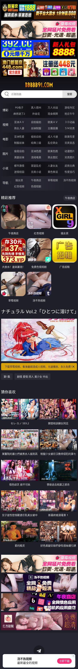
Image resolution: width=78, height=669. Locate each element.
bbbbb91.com (39, 84)
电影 (5, 139)
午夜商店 (36, 180)
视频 (5, 125)
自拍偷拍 (36, 122)
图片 (5, 154)
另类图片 (70, 157)
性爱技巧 (70, 172)
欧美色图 (53, 151)
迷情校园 (19, 172)
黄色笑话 (53, 172)
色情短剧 (36, 186)
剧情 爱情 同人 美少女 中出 (32, 376)
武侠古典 (70, 165)
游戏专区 (70, 107)
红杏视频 (19, 186)
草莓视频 (53, 180)
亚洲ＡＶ (19, 122)
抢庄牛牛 (70, 113)
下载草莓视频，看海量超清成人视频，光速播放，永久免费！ (39, 366)
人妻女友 (53, 165)
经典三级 (36, 142)
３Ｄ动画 (70, 122)
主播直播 (53, 128)
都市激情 (19, 165)
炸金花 (36, 113)
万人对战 (53, 107)
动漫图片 (70, 151)
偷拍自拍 (36, 136)
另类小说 (36, 172)
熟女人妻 (19, 128)
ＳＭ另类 (70, 128)
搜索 (69, 94)
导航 (5, 183)
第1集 (7, 376)
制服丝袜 (19, 142)
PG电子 (19, 107)
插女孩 (19, 180)
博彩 (5, 110)
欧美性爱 (70, 136)
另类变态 (70, 142)
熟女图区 (53, 157)
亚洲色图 (36, 151)
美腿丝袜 (19, 157)
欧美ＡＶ (53, 122)
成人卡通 (53, 136)
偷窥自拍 (19, 151)
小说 (5, 168)
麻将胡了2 (19, 113)
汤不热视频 (69, 180)
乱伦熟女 (53, 142)
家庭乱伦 (36, 165)
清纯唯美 (36, 157)
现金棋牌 (53, 113)
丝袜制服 (36, 128)
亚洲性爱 (19, 136)
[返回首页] (73, 661)
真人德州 (36, 107)
